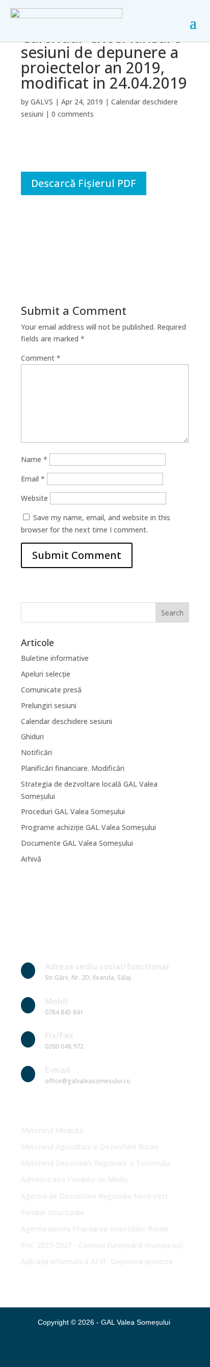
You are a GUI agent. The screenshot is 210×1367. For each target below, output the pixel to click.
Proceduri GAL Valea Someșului (73, 811)
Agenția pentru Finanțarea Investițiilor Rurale (95, 1229)
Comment (41, 358)
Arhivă (31, 859)
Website (34, 498)
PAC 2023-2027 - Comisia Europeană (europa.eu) (102, 1245)
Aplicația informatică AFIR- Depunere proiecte (97, 1261)
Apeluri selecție (45, 674)
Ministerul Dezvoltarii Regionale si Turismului (95, 1163)
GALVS (42, 101)
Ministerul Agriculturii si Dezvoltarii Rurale (90, 1146)
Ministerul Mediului (52, 1130)
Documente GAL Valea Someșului (77, 843)
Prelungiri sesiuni (48, 705)
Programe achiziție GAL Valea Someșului (88, 827)
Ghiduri (32, 736)
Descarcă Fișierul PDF (83, 183)
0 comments (72, 114)
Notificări (36, 752)
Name (34, 459)
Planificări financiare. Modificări (72, 768)
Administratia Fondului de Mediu (74, 1179)
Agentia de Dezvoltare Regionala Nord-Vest (94, 1196)
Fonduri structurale (52, 1212)
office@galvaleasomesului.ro (87, 1081)
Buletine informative (55, 658)
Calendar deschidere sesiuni (66, 721)
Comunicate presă (51, 689)
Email (33, 479)
